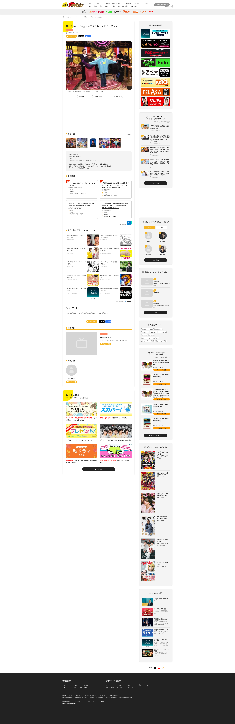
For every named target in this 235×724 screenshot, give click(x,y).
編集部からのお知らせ (114, 695)
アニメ (75, 685)
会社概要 (64, 695)
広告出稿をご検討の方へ (67, 697)
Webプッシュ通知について (111, 697)
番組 (100, 6)
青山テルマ (69, 313)
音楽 (119, 3)
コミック (145, 3)
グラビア (138, 3)
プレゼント (134, 6)
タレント (107, 6)
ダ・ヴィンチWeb (86, 701)
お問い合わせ (79, 695)
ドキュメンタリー (78, 687)
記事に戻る (98, 96)
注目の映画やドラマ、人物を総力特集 (77, 398)
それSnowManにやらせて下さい (150, 338)
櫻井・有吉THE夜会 (161, 340)
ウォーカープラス (76, 701)
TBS (94, 313)
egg (84, 313)
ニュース (90, 3)
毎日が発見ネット (66, 701)
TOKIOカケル (145, 332)
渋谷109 (89, 313)
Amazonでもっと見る (155, 435)
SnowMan (144, 335)
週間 (162, 227)
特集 (95, 6)
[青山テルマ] (71, 373)
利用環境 (92, 697)
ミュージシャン (108, 313)
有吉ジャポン (77, 313)
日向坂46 (151, 335)
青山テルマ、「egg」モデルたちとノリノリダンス (96, 17)
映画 (113, 3)
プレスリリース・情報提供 (89, 695)
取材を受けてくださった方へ (81, 697)
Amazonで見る (161, 370)
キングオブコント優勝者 (148, 340)
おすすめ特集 (72, 395)
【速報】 (99, 313)
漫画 (114, 6)
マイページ (71, 695)
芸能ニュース (69, 17)
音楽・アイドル (143, 685)
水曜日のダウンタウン (147, 329)
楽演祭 (102, 701)
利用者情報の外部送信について (125, 697)
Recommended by (120, 301)
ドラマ (97, 3)
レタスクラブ (95, 701)
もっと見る (98, 469)
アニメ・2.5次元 (128, 3)
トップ (89, 6)
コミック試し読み (123, 6)
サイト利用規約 (99, 697)
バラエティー (106, 3)
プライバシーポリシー (102, 695)
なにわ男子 (153, 332)
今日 (149, 227)
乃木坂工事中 (158, 329)
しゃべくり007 (162, 332)
